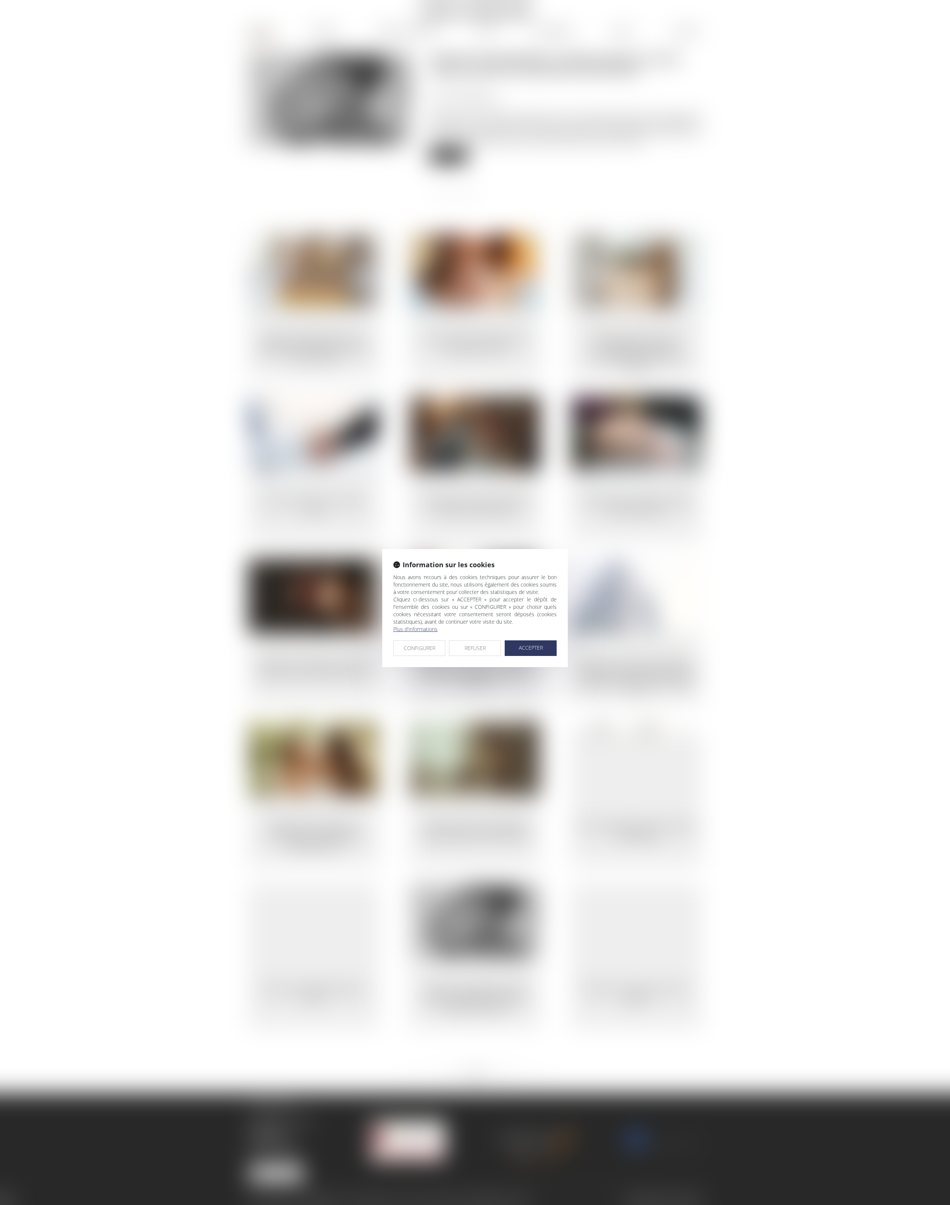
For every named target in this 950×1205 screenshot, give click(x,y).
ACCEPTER (531, 647)
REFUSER (475, 648)
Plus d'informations (415, 629)
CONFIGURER (419, 648)
